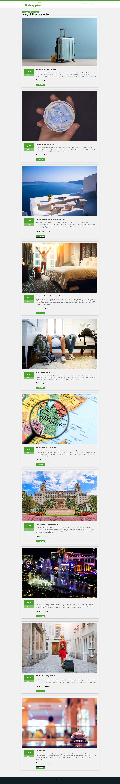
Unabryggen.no (26, 12)
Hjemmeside (84, 4)
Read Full (41, 84)
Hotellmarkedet (93, 4)
